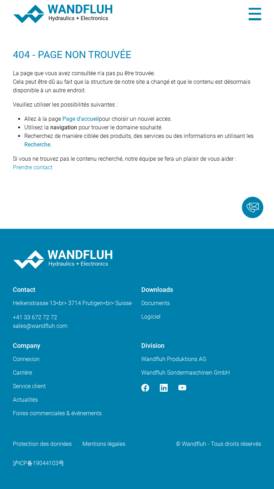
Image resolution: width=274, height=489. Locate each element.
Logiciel (151, 316)
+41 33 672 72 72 (35, 317)
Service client (29, 386)
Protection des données (42, 444)
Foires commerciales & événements (57, 413)
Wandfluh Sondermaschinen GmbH (185, 372)
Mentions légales (103, 444)
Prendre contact (32, 167)
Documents (155, 303)
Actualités (25, 399)
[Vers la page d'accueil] (63, 14)
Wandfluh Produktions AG (173, 359)
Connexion (26, 359)
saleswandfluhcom (40, 326)
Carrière (22, 372)
